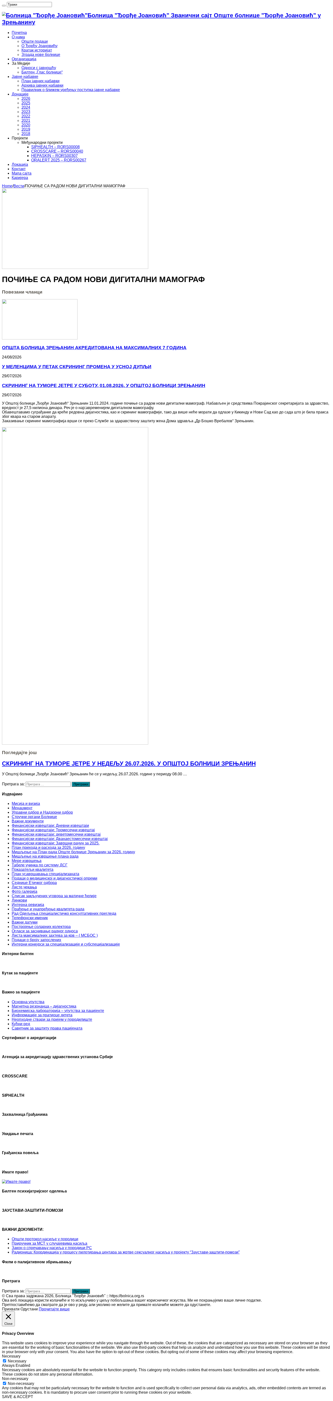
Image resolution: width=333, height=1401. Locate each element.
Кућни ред (21, 1024)
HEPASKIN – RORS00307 (54, 156)
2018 (25, 134)
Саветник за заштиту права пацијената (47, 1028)
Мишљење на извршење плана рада (45, 856)
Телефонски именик (30, 918)
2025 (25, 103)
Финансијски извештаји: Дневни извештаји (50, 825)
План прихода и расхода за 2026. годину (48, 847)
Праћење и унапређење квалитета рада (48, 909)
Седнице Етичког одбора (34, 883)
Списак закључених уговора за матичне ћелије (54, 896)
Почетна (19, 33)
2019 (25, 129)
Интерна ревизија (28, 905)
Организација (24, 59)
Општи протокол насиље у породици (45, 1239)
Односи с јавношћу (38, 68)
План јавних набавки (40, 81)
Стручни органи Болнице (34, 817)
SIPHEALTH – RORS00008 (55, 147)
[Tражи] (4, 5)
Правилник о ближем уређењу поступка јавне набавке (70, 90)
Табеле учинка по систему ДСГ (40, 865)
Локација (20, 164)
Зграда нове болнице (40, 55)
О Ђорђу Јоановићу (39, 46)
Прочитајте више (54, 1309)
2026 (25, 98)
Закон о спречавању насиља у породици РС (52, 1248)
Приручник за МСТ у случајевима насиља (49, 1243)
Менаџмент (22, 808)
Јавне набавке (25, 76)
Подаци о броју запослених (36, 940)
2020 (25, 125)
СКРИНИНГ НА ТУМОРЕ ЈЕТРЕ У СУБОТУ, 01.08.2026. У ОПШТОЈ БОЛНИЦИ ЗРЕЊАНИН (103, 385)
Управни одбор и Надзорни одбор (42, 812)
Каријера (20, 178)
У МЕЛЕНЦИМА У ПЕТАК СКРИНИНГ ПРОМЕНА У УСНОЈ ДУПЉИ (76, 366)
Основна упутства (28, 1002)
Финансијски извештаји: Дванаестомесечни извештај (60, 839)
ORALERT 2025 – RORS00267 (58, 160)
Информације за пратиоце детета (42, 1015)
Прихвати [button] (11, 1309)
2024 (25, 107)
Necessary (17, 1361)
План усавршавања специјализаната (45, 874)
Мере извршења (26, 861)
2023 (25, 112)
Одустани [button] (29, 1309)
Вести (18, 186)
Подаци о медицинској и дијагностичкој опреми (54, 878)
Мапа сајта (21, 173)
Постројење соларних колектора (41, 927)
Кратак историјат (36, 50)
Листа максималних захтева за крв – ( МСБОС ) (55, 935)
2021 (25, 120)
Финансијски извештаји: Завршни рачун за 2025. (55, 843)
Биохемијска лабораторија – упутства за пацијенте (58, 1011)
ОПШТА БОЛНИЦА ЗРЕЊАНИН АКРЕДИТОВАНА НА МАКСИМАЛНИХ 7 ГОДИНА (94, 347)
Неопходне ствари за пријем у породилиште (52, 1019)
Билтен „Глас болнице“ (42, 72)
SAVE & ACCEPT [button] (17, 1397)
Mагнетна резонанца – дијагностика (44, 1006)
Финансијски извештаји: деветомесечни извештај (56, 834)
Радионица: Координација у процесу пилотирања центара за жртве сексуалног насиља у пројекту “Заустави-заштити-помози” (126, 1252)
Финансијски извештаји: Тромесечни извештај (53, 830)
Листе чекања (24, 887)
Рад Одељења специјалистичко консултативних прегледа (64, 913)
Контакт (19, 169)
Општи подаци (34, 41)
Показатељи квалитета (32, 869)
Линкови (19, 900)
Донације (20, 94)
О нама (18, 37)
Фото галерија (24, 891)
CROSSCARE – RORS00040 (57, 151)
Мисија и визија (26, 803)
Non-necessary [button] (15, 1379)
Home (7, 186)
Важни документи (28, 821)
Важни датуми (25, 922)
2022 (25, 116)
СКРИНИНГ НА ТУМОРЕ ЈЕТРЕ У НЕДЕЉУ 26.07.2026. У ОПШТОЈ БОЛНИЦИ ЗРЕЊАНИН (129, 763)
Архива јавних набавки (42, 85)
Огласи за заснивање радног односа (45, 931)
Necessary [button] (11, 1356)
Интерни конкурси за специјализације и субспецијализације (66, 944)
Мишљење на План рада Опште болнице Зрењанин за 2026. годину (73, 852)
